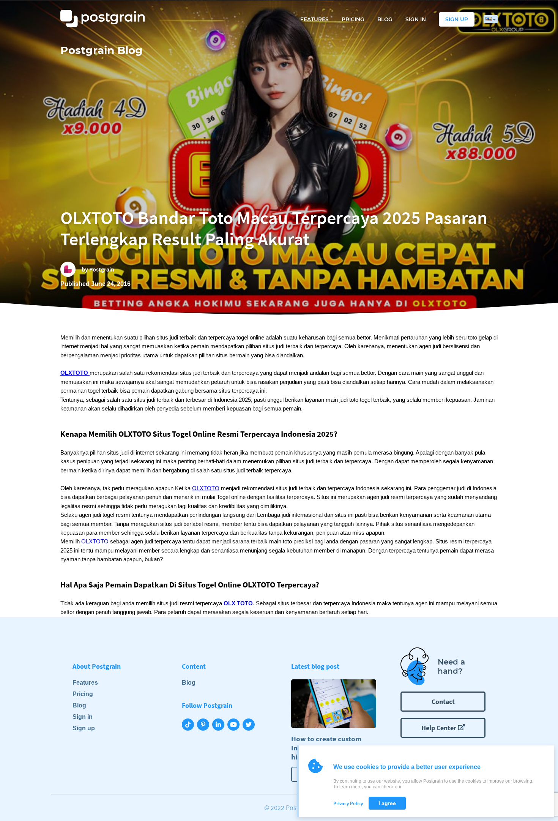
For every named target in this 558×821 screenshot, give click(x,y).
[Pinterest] (204, 725)
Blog (384, 19)
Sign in (415, 19)
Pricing (353, 19)
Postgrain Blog (101, 50)
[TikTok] (189, 725)
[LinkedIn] (219, 725)
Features (314, 19)
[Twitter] (250, 725)
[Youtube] (235, 725)
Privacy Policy (348, 803)
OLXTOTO (205, 488)
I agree (387, 803)
